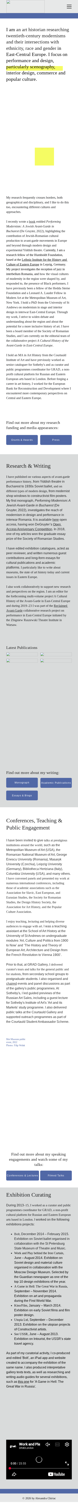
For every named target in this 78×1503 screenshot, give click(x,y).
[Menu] (69, 6)
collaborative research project (41, 610)
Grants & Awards (22, 440)
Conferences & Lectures (22, 1175)
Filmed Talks (56, 1175)
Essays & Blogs (22, 795)
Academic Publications (56, 782)
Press (56, 440)
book (32, 221)
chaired (11, 983)
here (55, 519)
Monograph (22, 782)
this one (23, 1381)
